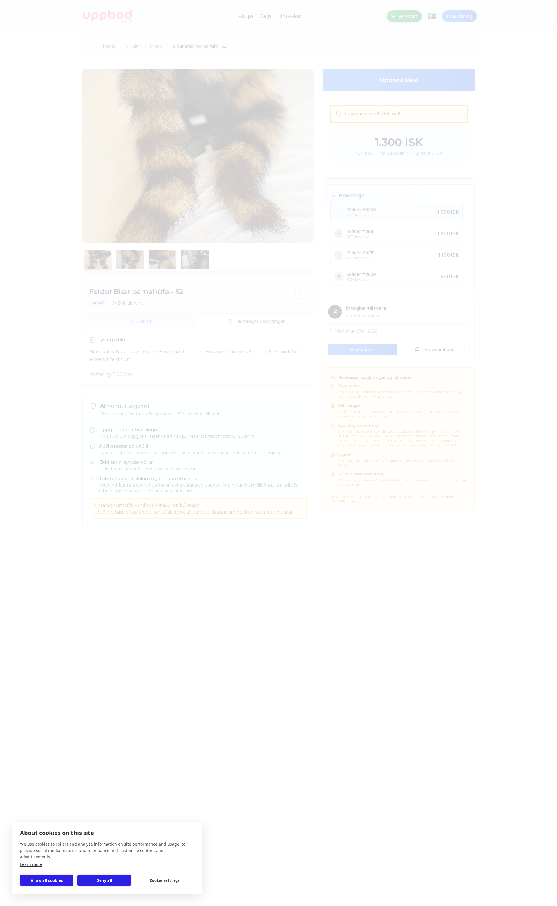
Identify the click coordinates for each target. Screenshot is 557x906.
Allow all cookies (47, 880)
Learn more (31, 864)
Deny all (104, 880)
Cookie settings (165, 880)
